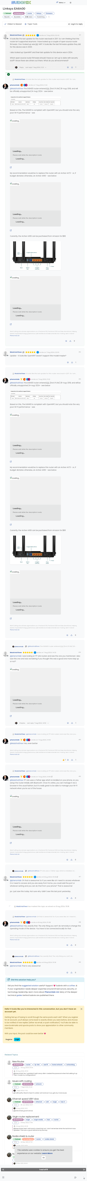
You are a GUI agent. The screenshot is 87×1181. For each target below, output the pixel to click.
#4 (80, 652)
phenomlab (14, 85)
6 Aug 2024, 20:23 (22, 1126)
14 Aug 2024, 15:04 (27, 1068)
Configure (29, 1139)
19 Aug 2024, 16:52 (22, 1071)
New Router (18, 1061)
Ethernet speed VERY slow (25, 1098)
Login (17, 1039)
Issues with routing (22, 1081)
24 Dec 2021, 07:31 (26, 1142)
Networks (19, 13)
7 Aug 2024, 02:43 (52, 35)
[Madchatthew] (9, 1062)
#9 (80, 962)
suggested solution (30, 985)
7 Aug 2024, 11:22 (41, 85)
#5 (80, 740)
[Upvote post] (72, 67)
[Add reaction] (68, 67)
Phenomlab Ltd (14, 335)
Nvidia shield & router (23, 1136)
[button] (3, 1177)
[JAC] (9, 1100)
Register (9, 1039)
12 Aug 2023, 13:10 (22, 1108)
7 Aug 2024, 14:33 (50, 652)
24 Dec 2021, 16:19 (22, 1146)
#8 (80, 922)
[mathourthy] (9, 1082)
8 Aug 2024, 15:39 (50, 962)
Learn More (47, 1153)
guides (19, 995)
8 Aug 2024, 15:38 (44, 922)
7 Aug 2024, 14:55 (44, 777)
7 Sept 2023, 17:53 (22, 1090)
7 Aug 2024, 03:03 (52, 352)
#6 (80, 776)
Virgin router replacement (25, 1116)
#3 (80, 379)
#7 (80, 877)
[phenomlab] (14, 1090)
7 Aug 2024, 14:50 (44, 740)
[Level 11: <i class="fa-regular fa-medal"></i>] (21, 379)
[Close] (81, 1009)
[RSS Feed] (49, 17)
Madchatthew (16, 35)
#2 (80, 352)
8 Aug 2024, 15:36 (50, 877)
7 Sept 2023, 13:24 (26, 1087)
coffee (72, 985)
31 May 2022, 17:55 (27, 1123)
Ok (43, 1158)
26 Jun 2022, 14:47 (27, 1105)
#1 (80, 35)
